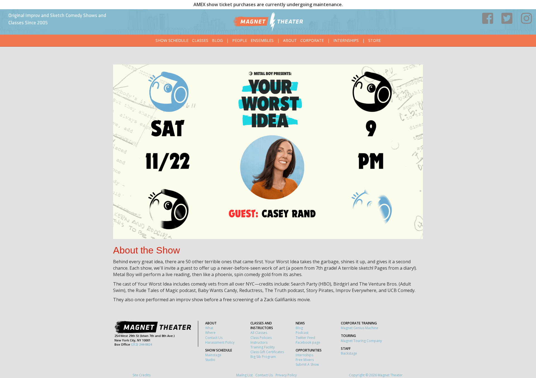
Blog (217, 40)
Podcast (302, 332)
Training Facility (262, 347)
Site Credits (141, 375)
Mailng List (244, 375)
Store (374, 40)
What (209, 328)
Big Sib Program (263, 356)
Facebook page (308, 342)
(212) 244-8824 (141, 344)
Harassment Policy (219, 342)
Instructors (258, 342)
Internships (346, 40)
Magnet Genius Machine (359, 328)
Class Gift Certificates (267, 352)
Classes (200, 40)
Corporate (312, 40)
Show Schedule (171, 40)
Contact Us (213, 337)
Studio (210, 359)
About (290, 40)
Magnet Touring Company (361, 340)
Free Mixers (305, 359)
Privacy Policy (286, 375)
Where (210, 332)
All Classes (258, 332)
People (239, 40)
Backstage (349, 353)
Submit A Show (307, 364)
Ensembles (262, 40)
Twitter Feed (305, 337)
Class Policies (261, 337)
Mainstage (213, 355)
